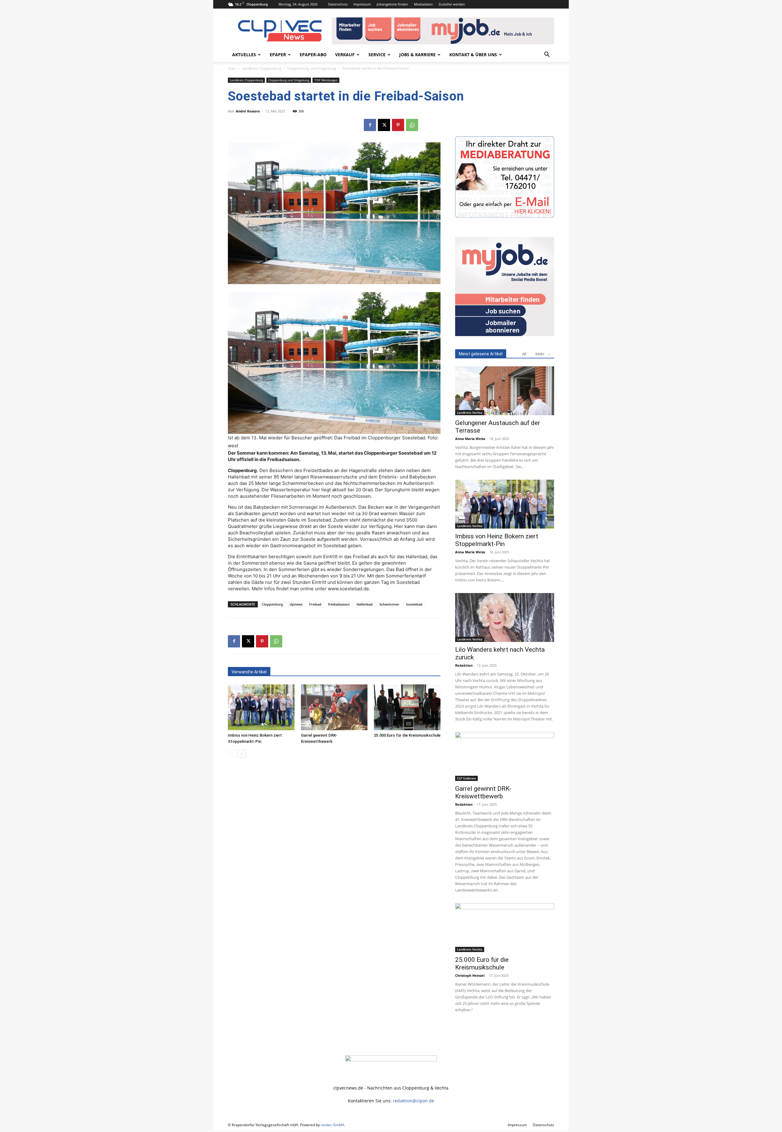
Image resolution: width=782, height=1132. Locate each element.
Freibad (315, 604)
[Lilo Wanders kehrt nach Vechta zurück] (504, 617)
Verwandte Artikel (249, 671)
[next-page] (241, 753)
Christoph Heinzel (469, 975)
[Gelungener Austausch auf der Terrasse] (504, 390)
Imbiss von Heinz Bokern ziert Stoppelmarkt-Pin (496, 540)
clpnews (296, 604)
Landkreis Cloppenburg (261, 68)
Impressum (362, 4)
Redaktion (464, 665)
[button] (546, 55)
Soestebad (414, 604)
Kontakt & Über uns (473, 54)
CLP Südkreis (466, 778)
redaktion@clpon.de (413, 1101)
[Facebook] (370, 125)
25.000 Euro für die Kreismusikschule (407, 735)
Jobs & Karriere (417, 54)
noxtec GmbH (332, 1124)
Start (232, 68)
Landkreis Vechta (469, 412)
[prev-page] (232, 753)
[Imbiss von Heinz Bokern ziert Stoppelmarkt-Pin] (261, 707)
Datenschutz (338, 4)
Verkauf (345, 54)
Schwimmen (389, 604)
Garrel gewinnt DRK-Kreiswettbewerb (483, 792)
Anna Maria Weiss (470, 438)
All (524, 354)
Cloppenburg (272, 604)
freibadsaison (339, 604)
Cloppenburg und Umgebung (311, 68)
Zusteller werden (452, 4)
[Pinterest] (398, 125)
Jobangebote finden (392, 4)
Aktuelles (244, 54)
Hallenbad (364, 604)
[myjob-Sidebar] (504, 334)
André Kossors (248, 111)
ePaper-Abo (313, 54)
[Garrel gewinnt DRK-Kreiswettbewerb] (334, 707)
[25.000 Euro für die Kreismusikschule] (407, 707)
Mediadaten (423, 4)
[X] (384, 125)
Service (377, 54)
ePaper (278, 54)
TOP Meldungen (326, 80)
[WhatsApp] (412, 125)
